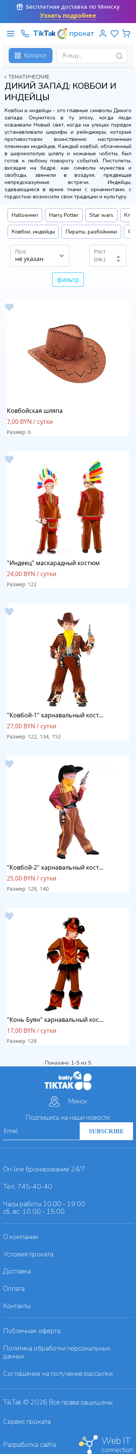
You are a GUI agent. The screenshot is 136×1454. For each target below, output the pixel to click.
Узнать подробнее (68, 15)
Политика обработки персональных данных (56, 1352)
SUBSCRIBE (106, 1131)
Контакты (17, 1305)
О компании (20, 1236)
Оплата (14, 1288)
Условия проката (28, 1254)
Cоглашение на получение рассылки (58, 1373)
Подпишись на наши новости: (68, 1117)
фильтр (68, 279)
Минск (77, 1101)
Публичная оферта (31, 1330)
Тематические (29, 76)
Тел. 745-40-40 (27, 1186)
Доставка (17, 1271)
